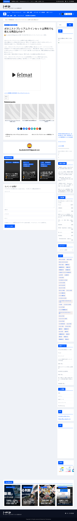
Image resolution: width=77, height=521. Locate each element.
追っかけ (60, 232)
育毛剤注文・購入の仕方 (28, 164)
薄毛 (66, 339)
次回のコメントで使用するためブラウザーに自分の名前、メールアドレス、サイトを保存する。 (26, 222)
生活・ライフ (50, 12)
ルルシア (69, 323)
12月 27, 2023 (27, 178)
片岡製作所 (61, 334)
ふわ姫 (42, 162)
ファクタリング (67, 304)
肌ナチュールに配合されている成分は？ (12, 174)
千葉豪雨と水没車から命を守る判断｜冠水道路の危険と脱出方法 (65, 168)
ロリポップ (67, 326)
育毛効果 (61, 339)
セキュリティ (62, 287)
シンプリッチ (62, 282)
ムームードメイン (62, 141)
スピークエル (62, 285)
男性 (45, 35)
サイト (6, 218)
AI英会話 (61, 269)
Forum (59, 204)
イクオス (61, 277)
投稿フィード (61, 399)
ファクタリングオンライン (64, 416)
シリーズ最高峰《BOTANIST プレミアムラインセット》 (17, 93)
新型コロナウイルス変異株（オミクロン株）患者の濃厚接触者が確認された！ (65, 216)
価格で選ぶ (60, 363)
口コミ (61, 331)
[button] (73, 14)
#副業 (67, 264)
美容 (67, 334)
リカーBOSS (62, 323)
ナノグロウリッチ (62, 298)
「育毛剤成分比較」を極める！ (65, 238)
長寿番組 (60, 235)
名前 (6, 209)
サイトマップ (21, 15)
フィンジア (61, 307)
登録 (59, 393)
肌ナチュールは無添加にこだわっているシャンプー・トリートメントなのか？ (29, 174)
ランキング (61, 321)
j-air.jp (6, 6)
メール (7, 214)
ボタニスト (7, 25)
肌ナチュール (8, 162)
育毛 (15, 15)
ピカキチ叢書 (61, 146)
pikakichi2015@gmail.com (13, 35)
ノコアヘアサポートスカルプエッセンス (65, 301)
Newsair (42, 519)
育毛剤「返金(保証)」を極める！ (65, 227)
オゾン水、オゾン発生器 (39, 12)
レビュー (61, 326)
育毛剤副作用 (47, 162)
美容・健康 (9, 15)
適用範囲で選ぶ (61, 383)
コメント (7, 191)
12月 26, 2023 (45, 178)
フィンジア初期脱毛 (63, 309)
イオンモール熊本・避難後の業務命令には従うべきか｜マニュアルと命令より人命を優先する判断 (65, 173)
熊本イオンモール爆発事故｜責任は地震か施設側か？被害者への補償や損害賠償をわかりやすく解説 (65, 191)
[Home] (4, 14)
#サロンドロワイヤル (63, 262)
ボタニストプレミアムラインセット (36, 35)
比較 (66, 331)
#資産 (68, 267)
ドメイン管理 (62, 295)
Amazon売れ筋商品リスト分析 (65, 349)
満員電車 (60, 224)
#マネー (61, 264)
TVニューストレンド (16, 12)
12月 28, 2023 (10, 178)
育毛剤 (66, 336)
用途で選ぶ (60, 374)
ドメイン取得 (62, 293)
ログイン (60, 396)
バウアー (60, 211)
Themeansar (48, 519)
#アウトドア (62, 259)
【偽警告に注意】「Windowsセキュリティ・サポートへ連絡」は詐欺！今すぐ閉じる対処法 (65, 185)
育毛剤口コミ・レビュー (45, 164)
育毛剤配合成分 (14, 25)
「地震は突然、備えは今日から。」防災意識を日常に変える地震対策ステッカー (65, 179)
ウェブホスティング (63, 280)
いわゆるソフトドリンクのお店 (65, 272)
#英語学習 (61, 267)
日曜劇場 (60, 208)
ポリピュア (61, 316)
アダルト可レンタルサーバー (64, 419)
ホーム (8, 12)
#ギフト (69, 259)
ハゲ (60, 304)
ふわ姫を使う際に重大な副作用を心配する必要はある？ (46, 173)
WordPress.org (61, 405)
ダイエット (61, 290)
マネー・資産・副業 (27, 12)
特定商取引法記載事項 (30, 15)
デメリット (69, 290)
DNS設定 (68, 269)
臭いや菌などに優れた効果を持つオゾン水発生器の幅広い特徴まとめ (65, 379)
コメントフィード (62, 402)
